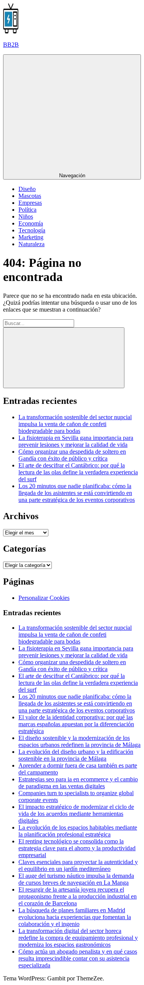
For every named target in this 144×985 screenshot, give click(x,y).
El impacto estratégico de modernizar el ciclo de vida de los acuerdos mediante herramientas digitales (76, 814)
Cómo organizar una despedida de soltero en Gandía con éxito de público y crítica (72, 455)
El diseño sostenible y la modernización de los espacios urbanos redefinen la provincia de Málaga (79, 741)
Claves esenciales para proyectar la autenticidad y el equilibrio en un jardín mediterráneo (78, 865)
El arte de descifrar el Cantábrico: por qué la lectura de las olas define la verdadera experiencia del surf (78, 472)
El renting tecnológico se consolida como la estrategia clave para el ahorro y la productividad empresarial (77, 848)
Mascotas (29, 196)
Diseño (27, 189)
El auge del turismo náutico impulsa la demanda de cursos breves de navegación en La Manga (76, 879)
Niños (25, 216)
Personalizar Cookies (44, 598)
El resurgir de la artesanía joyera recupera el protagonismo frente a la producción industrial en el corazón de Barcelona (77, 896)
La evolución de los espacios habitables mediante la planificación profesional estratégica (77, 831)
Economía (30, 223)
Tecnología (31, 230)
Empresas (30, 202)
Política (27, 209)
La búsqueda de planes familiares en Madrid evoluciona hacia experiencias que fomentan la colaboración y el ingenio (74, 917)
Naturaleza (31, 244)
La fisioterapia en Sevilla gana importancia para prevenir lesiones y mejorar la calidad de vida (75, 441)
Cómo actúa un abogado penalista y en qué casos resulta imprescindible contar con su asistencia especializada (77, 958)
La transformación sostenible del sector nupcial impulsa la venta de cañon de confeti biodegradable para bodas (75, 424)
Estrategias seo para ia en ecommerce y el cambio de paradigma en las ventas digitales (78, 782)
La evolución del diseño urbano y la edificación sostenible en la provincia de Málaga (75, 755)
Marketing (30, 237)
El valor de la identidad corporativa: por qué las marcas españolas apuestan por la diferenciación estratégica (76, 724)
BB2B (11, 44)
